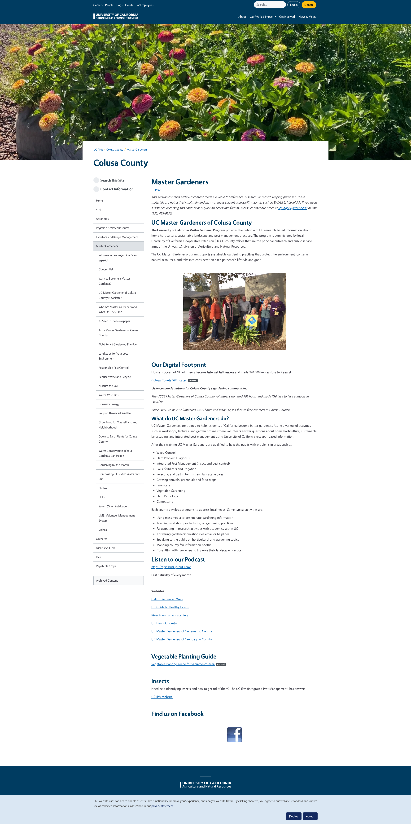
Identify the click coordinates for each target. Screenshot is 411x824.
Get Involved (287, 16)
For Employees (144, 5)
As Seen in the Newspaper (114, 321)
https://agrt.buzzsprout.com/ (171, 567)
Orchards (101, 539)
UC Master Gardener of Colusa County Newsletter (117, 295)
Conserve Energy (109, 404)
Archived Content (107, 580)
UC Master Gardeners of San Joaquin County (181, 639)
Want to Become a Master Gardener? (114, 280)
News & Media (307, 16)
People (109, 5)
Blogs (119, 5)
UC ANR (98, 149)
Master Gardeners (107, 246)
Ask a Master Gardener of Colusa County (119, 332)
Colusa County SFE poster (173, 380)
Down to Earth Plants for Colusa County (118, 438)
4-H (98, 210)
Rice (98, 557)
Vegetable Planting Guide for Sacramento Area (188, 664)
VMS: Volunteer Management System (117, 517)
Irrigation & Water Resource (112, 228)
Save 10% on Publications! (114, 506)
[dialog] (205, 809)
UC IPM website (162, 697)
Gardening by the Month (114, 465)
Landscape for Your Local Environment (114, 356)
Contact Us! (106, 269)
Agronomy (102, 219)
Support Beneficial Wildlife (115, 413)
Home (100, 200)
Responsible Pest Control (114, 368)
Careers (98, 5)
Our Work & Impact (261, 16)
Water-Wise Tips (108, 395)
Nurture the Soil (108, 386)
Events (129, 5)
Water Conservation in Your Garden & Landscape (115, 453)
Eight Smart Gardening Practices (118, 344)
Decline (293, 816)
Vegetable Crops (106, 566)
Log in (294, 5)
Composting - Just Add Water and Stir (119, 476)
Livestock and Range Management (117, 237)
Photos (103, 488)
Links (102, 497)
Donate (309, 5)
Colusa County (114, 149)
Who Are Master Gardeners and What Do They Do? (118, 309)
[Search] (284, 4)
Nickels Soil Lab (105, 548)
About (242, 16)
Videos (103, 530)
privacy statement (162, 806)
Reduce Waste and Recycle (115, 377)
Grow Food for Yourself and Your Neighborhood (118, 424)
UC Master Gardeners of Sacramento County (181, 631)
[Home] (115, 16)
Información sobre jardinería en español (118, 257)
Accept (310, 816)
